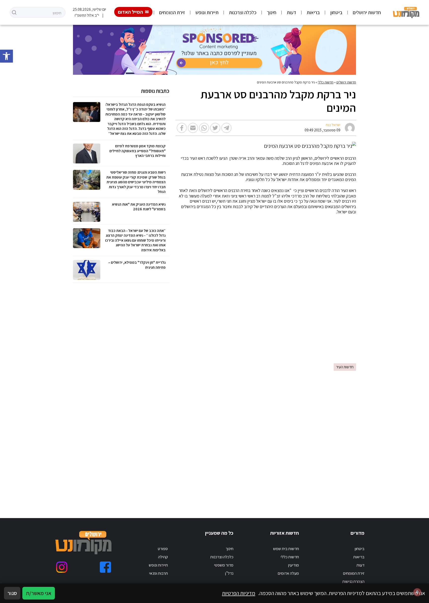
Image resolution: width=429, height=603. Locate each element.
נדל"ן (229, 573)
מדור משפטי (223, 565)
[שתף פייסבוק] (182, 128)
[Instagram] (62, 567)
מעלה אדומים (288, 573)
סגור (12, 593)
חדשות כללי (325, 82)
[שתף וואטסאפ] (204, 128)
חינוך (271, 12)
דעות (291, 12)
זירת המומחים (172, 12)
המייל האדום (130, 12)
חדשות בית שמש (286, 548)
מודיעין (293, 565)
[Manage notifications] (417, 592)
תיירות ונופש (206, 12)
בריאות (313, 12)
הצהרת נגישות (353, 581)
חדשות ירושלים (367, 12)
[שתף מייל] (193, 128)
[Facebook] (105, 567)
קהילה (163, 557)
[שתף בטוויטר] (215, 128)
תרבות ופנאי (158, 573)
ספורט (163, 548)
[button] (6, 56)
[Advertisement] (215, 328)
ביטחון (336, 12)
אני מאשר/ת (38, 593)
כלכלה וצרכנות (242, 12)
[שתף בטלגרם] (226, 128)
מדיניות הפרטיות (238, 593)
